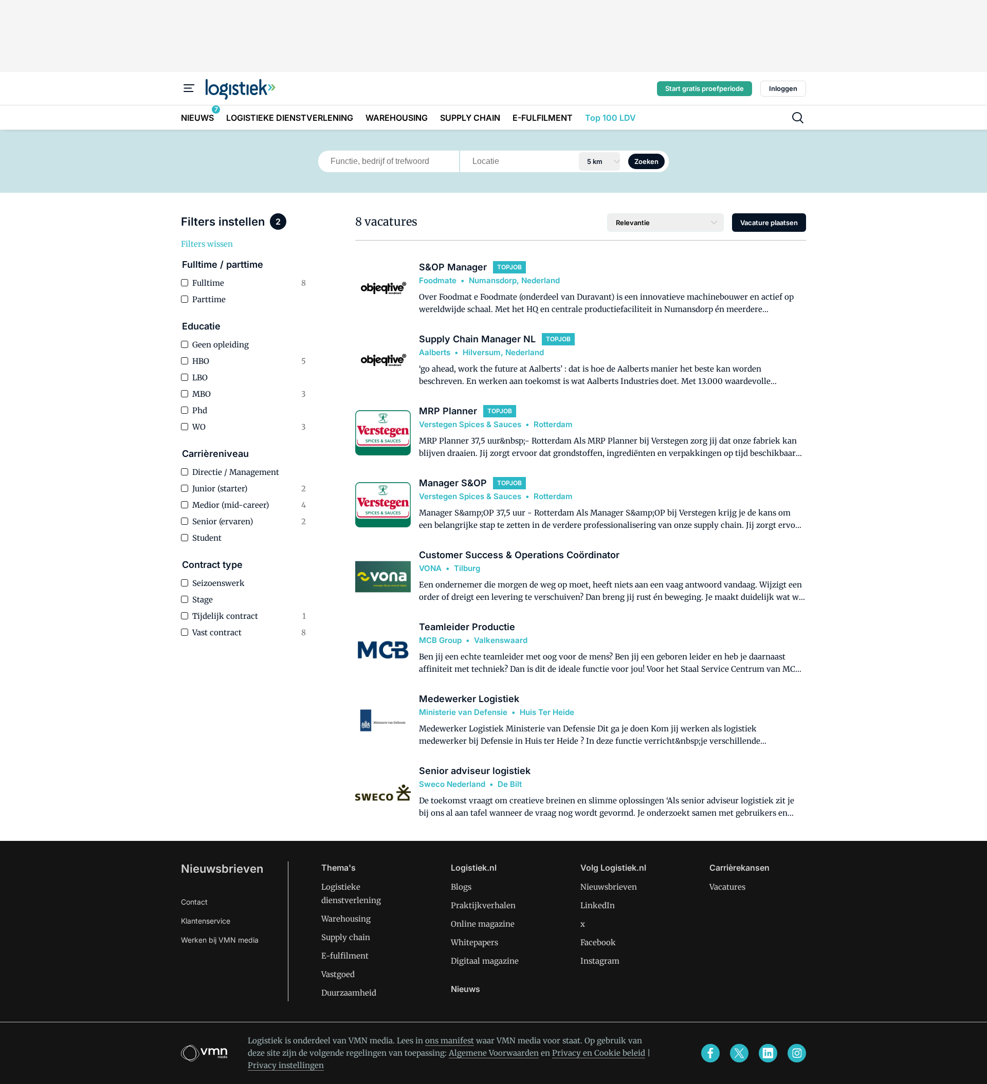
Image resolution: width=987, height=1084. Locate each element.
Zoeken (646, 161)
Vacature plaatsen (769, 222)
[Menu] (189, 88)
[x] (739, 1053)
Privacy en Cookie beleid (598, 1053)
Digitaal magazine (485, 961)
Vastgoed (338, 974)
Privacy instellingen (286, 1065)
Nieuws (465, 989)
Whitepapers (474, 942)
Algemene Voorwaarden (494, 1053)
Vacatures (727, 887)
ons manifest (449, 1040)
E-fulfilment (345, 956)
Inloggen (783, 88)
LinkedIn (597, 905)
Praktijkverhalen (483, 905)
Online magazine (483, 924)
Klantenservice (205, 920)
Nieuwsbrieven (222, 868)
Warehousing (346, 919)
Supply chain (345, 937)
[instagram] (797, 1053)
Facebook (598, 942)
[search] (798, 118)
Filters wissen (207, 244)
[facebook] (710, 1053)
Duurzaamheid (348, 993)
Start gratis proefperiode (704, 88)
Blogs (461, 887)
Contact (194, 901)
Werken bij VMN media (220, 939)
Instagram (599, 961)
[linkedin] (768, 1053)
